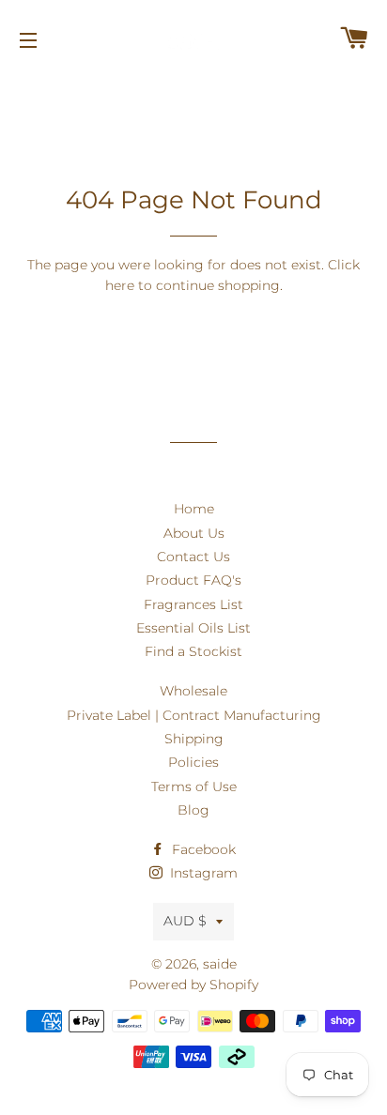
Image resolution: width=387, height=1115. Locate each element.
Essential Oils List (193, 627)
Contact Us (193, 556)
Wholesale (193, 690)
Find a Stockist (193, 651)
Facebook (202, 849)
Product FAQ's (193, 580)
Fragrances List (193, 604)
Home (194, 508)
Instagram (202, 872)
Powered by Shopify (193, 984)
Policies (193, 762)
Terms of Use (194, 786)
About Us (193, 533)
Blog (193, 810)
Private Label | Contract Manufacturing (194, 715)
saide (220, 963)
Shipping (194, 738)
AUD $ (185, 920)
